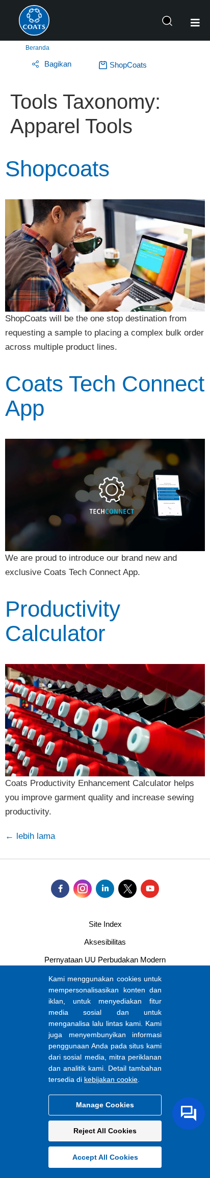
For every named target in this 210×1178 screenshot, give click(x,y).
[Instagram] (82, 889)
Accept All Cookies (105, 1157)
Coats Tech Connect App (104, 395)
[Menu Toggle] (195, 23)
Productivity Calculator (62, 621)
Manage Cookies (105, 1105)
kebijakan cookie (111, 1079)
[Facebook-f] (60, 889)
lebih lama (30, 836)
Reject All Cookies (105, 1131)
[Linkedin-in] (105, 889)
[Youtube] (150, 889)
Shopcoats (57, 168)
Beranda (37, 47)
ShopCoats (128, 65)
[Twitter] (127, 889)
